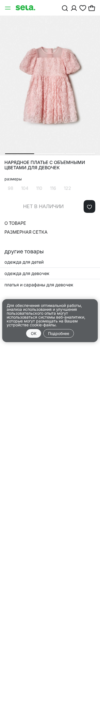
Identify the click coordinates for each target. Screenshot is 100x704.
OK (33, 333)
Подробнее (58, 333)
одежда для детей (24, 262)
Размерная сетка (26, 232)
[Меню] (8, 7)
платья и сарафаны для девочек (38, 284)
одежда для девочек (26, 273)
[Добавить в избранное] (89, 206)
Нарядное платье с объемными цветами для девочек (44, 165)
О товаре (15, 223)
